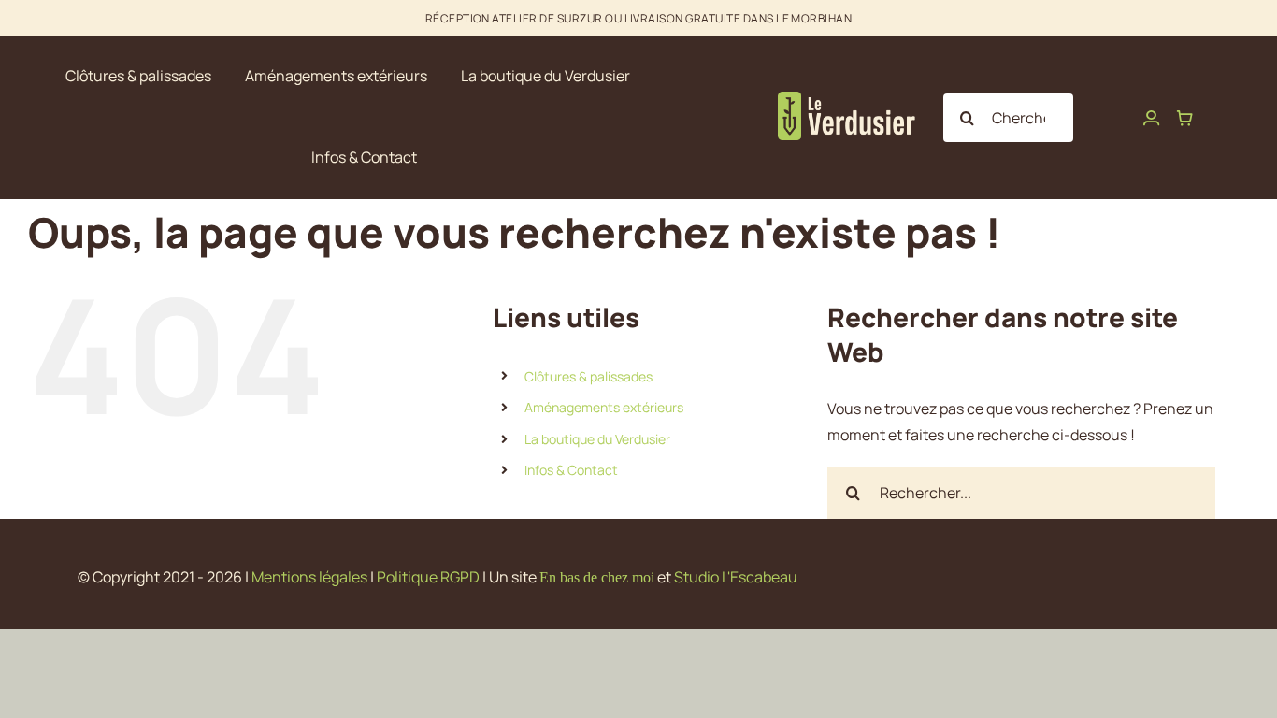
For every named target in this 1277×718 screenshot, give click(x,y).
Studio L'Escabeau (735, 577)
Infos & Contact (571, 470)
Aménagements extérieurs (603, 407)
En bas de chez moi (596, 577)
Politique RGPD (428, 577)
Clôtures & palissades (588, 376)
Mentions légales (309, 577)
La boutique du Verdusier (597, 439)
